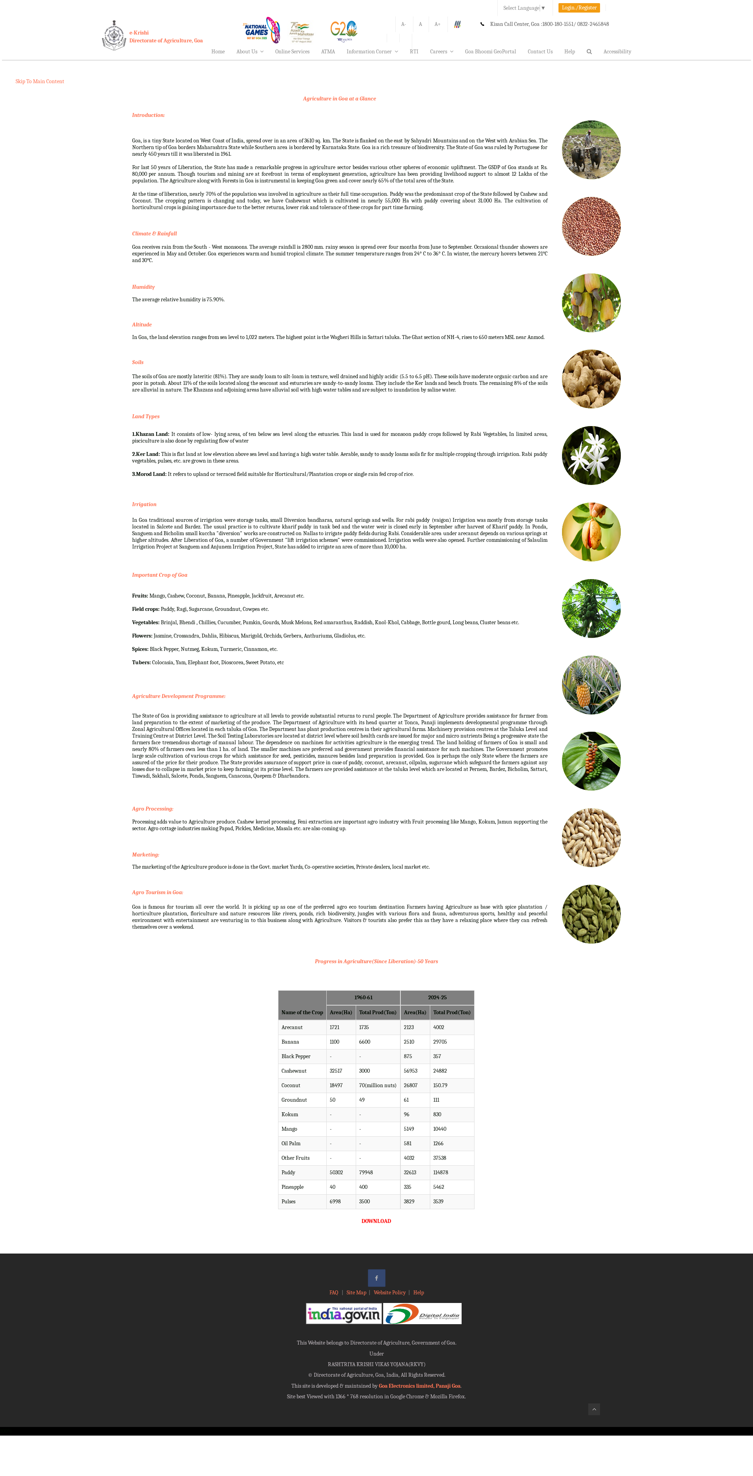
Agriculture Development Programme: (179, 696)
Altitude (142, 324)
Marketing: (145, 854)
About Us (246, 51)
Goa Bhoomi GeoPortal (490, 51)
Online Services (292, 51)
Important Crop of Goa (159, 575)
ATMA (328, 51)
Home (218, 51)
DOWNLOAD (376, 1221)
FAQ (334, 1292)
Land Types (146, 416)
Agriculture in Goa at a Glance (339, 98)
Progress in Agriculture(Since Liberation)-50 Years (376, 961)
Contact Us (540, 51)
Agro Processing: (152, 808)
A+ (438, 24)
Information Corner (369, 51)
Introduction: (148, 115)
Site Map (356, 1292)
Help (569, 51)
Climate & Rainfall (154, 233)
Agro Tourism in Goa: (157, 892)
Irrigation (144, 504)
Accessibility (617, 51)
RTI (414, 51)
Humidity (143, 287)
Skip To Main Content (40, 81)
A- (403, 24)
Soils (138, 362)
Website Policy (390, 1292)
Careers (438, 51)
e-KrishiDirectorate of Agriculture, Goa (166, 36)
